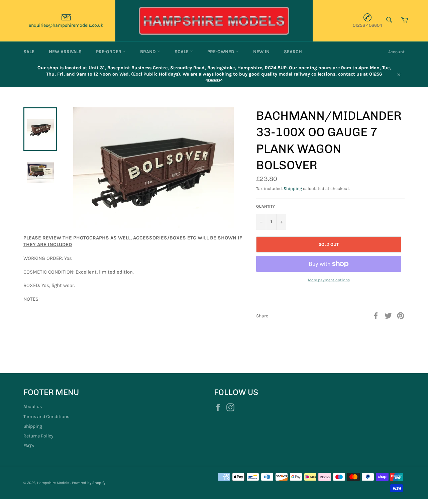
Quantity (265, 206)
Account (396, 51)
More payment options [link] (329, 280)
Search (293, 52)
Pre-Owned (221, 52)
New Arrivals (65, 52)
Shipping (293, 188)
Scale (182, 52)
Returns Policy (38, 436)
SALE (28, 52)
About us (32, 406)
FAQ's (28, 445)
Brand (148, 52)
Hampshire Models (53, 483)
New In (261, 52)
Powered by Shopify (88, 483)
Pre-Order (109, 52)
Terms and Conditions (46, 416)
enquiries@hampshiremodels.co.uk (66, 25)
